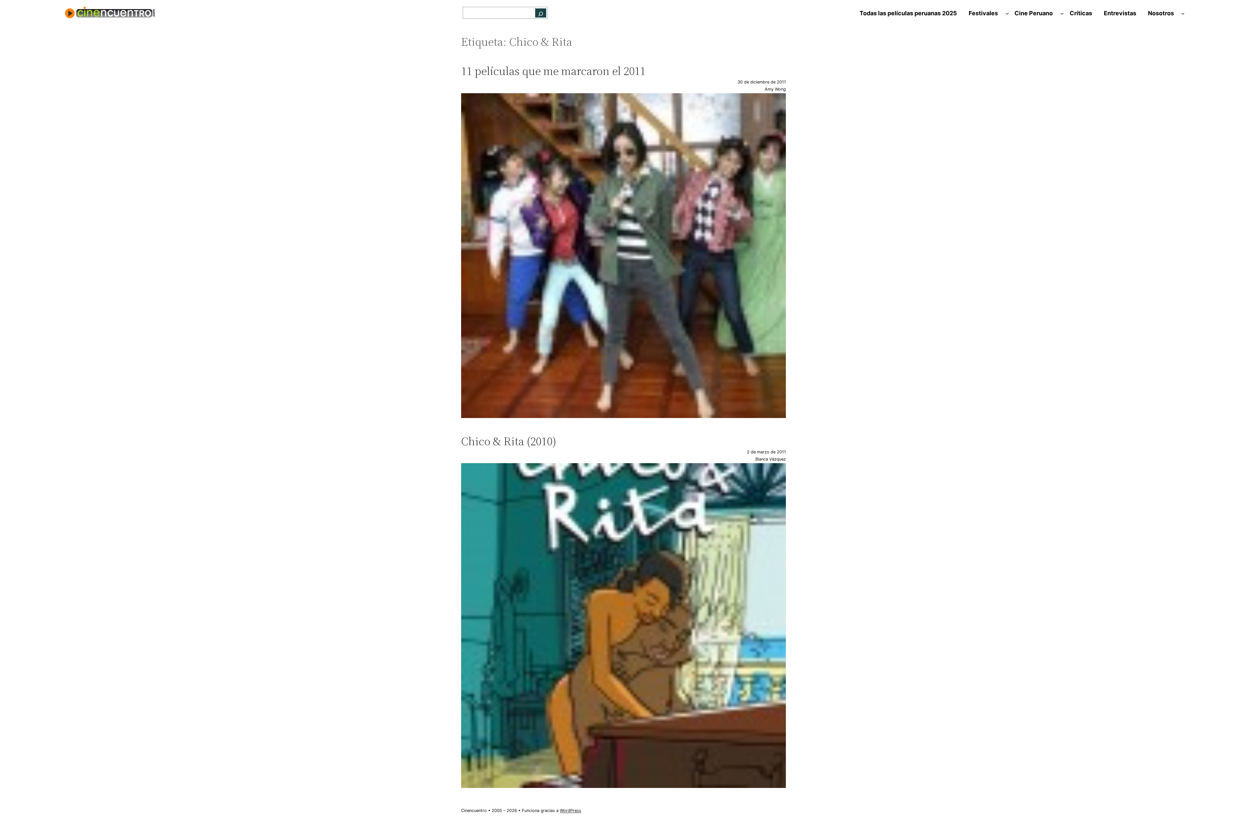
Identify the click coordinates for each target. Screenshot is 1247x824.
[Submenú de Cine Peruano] (1062, 13)
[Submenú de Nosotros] (1183, 13)
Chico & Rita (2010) (508, 441)
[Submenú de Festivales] (1007, 13)
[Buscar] (540, 12)
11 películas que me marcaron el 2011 (553, 71)
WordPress (570, 810)
